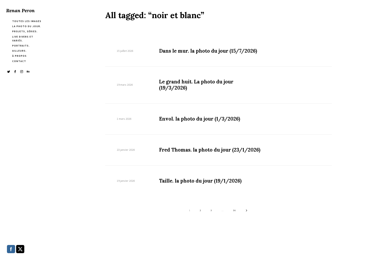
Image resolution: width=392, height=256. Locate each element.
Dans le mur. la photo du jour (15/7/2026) (208, 51)
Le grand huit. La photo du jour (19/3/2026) (196, 85)
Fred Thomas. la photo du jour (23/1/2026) (209, 150)
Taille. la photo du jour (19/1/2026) (200, 181)
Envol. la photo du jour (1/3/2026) (199, 119)
